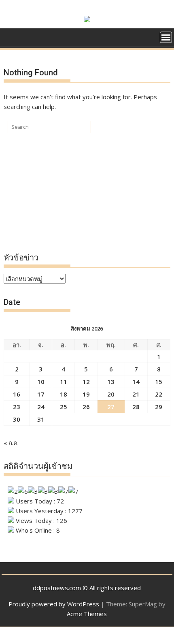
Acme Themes (87, 614)
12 (86, 381)
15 (158, 381)
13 (111, 381)
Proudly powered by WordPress (53, 604)
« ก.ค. (11, 443)
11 (63, 381)
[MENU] (166, 37)
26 (86, 407)
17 (41, 394)
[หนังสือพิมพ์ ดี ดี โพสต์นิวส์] (11, 39)
